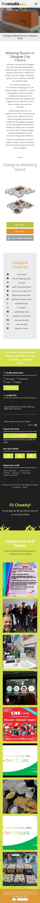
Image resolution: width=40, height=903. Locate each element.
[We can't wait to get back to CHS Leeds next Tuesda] (20, 724)
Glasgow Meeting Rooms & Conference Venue (21, 37)
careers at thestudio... (10, 471)
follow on (31, 425)
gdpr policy (16, 473)
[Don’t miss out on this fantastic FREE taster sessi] (20, 833)
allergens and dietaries (10, 475)
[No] (37, 896)
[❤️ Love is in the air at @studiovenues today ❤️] (20, 869)
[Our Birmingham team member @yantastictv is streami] (20, 579)
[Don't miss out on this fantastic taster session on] (20, 760)
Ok (14, 899)
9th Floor (20, 224)
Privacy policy (22, 899)
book (11, 388)
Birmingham (10, 379)
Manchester (23, 379)
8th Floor (20, 231)
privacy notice (26, 473)
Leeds (8, 382)
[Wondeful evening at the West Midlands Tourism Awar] (20, 688)
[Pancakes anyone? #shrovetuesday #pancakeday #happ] (20, 797)
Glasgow (18, 382)
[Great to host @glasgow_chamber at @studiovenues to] (20, 616)
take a (21, 237)
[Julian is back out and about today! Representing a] (20, 652)
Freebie (20, 435)
